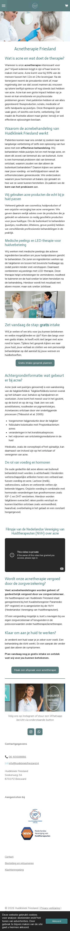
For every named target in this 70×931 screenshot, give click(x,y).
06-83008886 (17, 757)
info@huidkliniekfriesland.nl (24, 763)
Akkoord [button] (56, 921)
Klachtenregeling (14, 870)
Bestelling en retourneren (19, 863)
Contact (9, 857)
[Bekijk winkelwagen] (66, 5)
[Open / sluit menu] (3, 5)
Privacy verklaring (50, 908)
